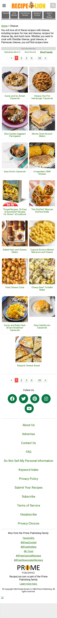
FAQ (28, 452)
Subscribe (28, 496)
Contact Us (28, 443)
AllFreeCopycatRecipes (28, 555)
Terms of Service (28, 505)
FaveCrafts (28, 538)
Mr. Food (28, 551)
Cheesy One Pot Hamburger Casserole (42, 97)
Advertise (28, 434)
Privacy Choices (28, 523)
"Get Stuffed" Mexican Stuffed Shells (42, 210)
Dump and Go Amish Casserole (15, 97)
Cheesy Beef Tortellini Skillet (42, 288)
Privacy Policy (28, 479)
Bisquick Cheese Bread (28, 366)
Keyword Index (28, 470)
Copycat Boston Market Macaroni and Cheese (42, 251)
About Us (28, 425)
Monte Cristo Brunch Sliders (42, 135)
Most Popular (46, 52)
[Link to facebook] (12, 398)
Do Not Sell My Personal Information (28, 461)
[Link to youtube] (29, 408)
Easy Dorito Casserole (15, 171)
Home (4, 25)
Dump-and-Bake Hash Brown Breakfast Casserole (15, 328)
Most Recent (30, 52)
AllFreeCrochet (28, 542)
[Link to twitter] (23, 398)
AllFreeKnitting (28, 546)
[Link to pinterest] (34, 398)
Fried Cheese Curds (14, 287)
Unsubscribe (28, 514)
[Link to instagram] (46, 398)
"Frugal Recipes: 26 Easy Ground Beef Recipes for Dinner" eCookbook (15, 212)
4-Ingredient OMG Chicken (42, 172)
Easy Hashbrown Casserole (42, 326)
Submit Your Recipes (29, 487)
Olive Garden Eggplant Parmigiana (15, 135)
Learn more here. (28, 583)
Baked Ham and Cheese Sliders (15, 251)
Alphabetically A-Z (12, 52)
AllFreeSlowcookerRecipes (28, 560)
